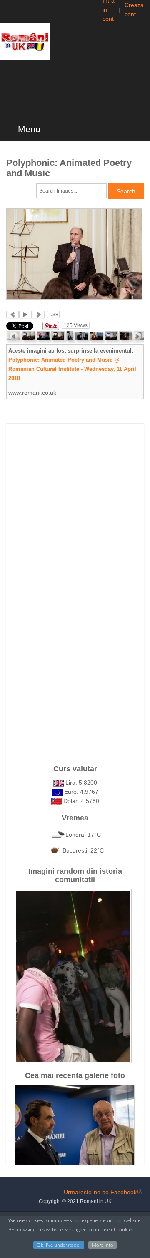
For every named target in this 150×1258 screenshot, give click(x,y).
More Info (102, 1245)
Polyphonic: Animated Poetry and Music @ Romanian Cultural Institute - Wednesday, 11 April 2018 (72, 369)
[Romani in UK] (25, 41)
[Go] (74, 9)
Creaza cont (134, 10)
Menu (28, 129)
